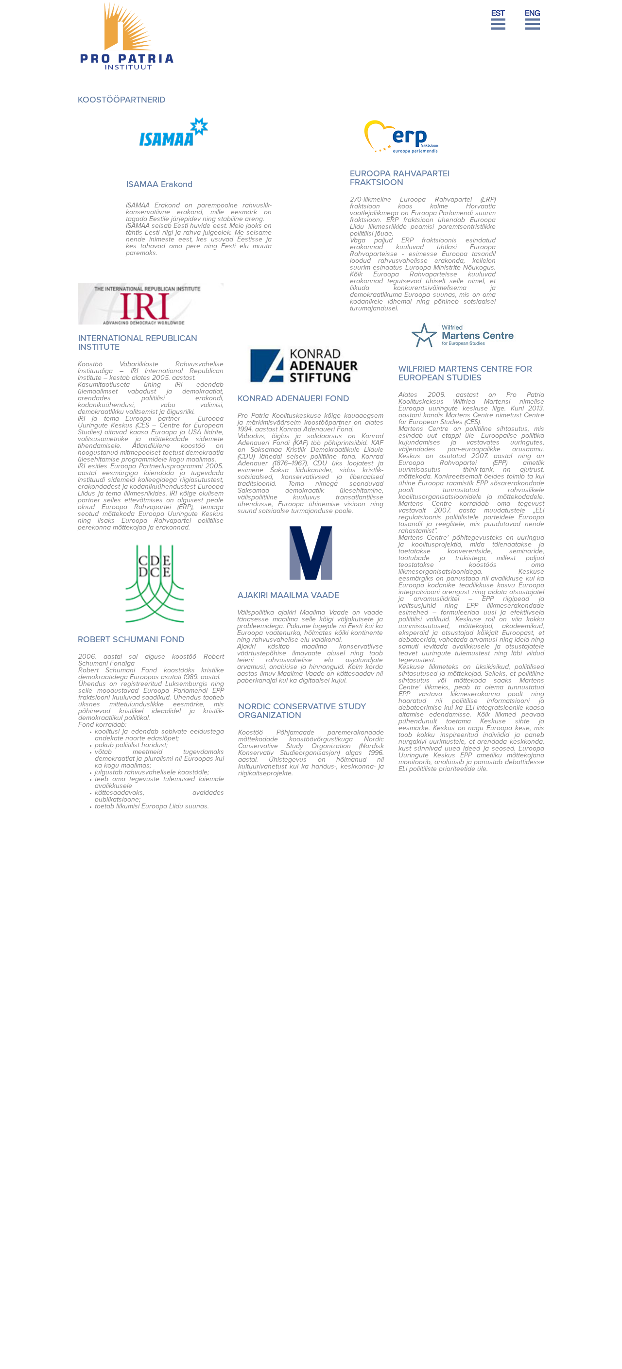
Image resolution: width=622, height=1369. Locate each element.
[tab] (534, 24)
